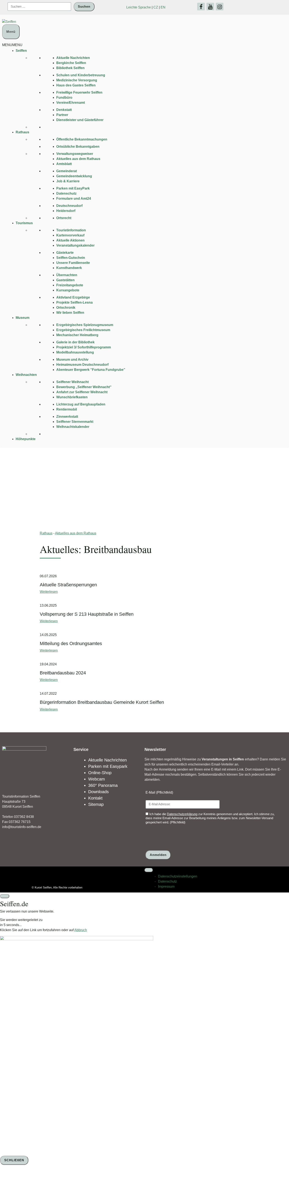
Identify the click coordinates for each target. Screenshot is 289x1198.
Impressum (166, 886)
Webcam (96, 779)
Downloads (98, 791)
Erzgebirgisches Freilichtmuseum (83, 330)
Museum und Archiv (72, 359)
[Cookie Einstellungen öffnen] (31, 1182)
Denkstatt (64, 110)
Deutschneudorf (69, 205)
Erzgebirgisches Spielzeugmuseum (84, 325)
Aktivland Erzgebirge (73, 297)
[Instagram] (219, 6)
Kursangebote (67, 290)
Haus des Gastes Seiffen (76, 85)
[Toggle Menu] (148, 870)
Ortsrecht (63, 218)
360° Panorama (103, 785)
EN (163, 7)
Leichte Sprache (138, 7)
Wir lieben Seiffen (70, 312)
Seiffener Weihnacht (72, 382)
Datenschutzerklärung (182, 814)
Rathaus (22, 132)
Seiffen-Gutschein (70, 257)
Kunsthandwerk (69, 268)
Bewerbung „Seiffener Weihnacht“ (83, 387)
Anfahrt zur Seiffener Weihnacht (81, 392)
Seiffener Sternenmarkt (74, 421)
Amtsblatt (64, 164)
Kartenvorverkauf (70, 235)
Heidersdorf (65, 211)
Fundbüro (64, 97)
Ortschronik (65, 307)
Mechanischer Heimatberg (77, 335)
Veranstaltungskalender (75, 245)
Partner (62, 115)
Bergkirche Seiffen (71, 63)
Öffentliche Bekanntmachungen (81, 139)
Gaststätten (65, 280)
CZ (155, 7)
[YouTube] (210, 6)
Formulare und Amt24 (73, 198)
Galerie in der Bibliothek (75, 342)
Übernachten (66, 275)
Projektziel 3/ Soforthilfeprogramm (83, 347)
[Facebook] (201, 6)
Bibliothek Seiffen (70, 68)
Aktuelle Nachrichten (73, 58)
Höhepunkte (26, 439)
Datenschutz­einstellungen (177, 876)
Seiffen (21, 50)
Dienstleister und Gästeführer (79, 120)
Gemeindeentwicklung (74, 176)
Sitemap (96, 804)
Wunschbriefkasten (72, 397)
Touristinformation (71, 230)
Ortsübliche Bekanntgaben (77, 146)
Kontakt (95, 798)
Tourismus (24, 223)
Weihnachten (26, 375)
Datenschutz (66, 193)
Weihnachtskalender (72, 426)
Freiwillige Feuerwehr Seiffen (79, 92)
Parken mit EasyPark (73, 188)
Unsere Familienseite (73, 263)
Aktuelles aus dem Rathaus (78, 159)
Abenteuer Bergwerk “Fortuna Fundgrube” (90, 369)
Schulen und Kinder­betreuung (80, 75)
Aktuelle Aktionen (70, 240)
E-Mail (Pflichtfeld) (159, 792)
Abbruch (80, 930)
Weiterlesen (49, 592)
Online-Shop (99, 772)
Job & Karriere (68, 181)
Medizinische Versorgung (76, 80)
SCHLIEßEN (14, 1160)
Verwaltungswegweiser (74, 154)
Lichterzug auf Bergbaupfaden (80, 404)
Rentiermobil (66, 409)
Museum (22, 317)
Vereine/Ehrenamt (70, 102)
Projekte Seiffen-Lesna (74, 302)
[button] (12, 45)
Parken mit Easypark (107, 766)
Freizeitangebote (69, 285)
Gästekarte (65, 252)
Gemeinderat (66, 171)
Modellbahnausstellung (75, 352)
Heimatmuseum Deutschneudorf (82, 364)
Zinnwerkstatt (67, 416)
